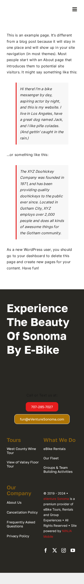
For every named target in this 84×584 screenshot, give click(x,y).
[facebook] (45, 550)
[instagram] (63, 550)
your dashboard (31, 256)
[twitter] (54, 550)
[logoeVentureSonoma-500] (24, 6)
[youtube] (73, 550)
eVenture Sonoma (56, 499)
